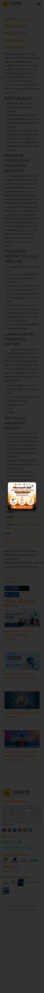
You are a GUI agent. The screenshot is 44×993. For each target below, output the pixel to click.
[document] (22, 496)
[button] (32, 486)
